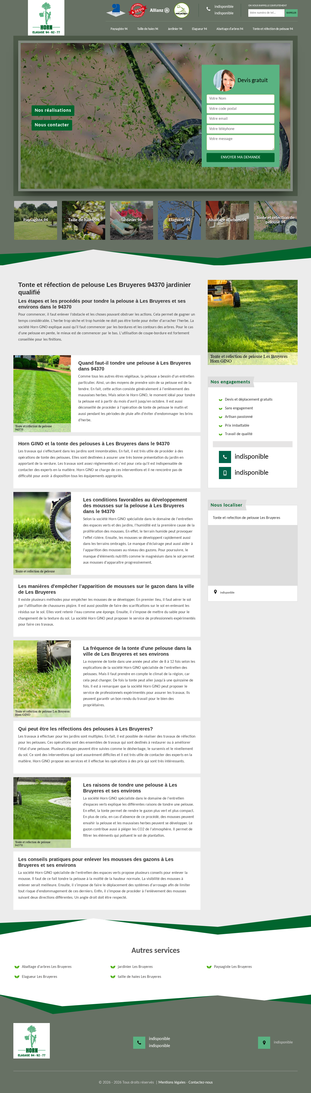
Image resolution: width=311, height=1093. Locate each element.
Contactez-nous (201, 1082)
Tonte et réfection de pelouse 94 (273, 29)
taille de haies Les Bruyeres (139, 977)
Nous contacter (52, 125)
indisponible (224, 7)
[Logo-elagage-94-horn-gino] (46, 17)
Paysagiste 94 (119, 29)
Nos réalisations (53, 110)
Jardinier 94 (175, 29)
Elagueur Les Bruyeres (39, 977)
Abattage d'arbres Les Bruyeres (46, 967)
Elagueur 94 (199, 29)
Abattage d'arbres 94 (229, 29)
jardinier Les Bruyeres (135, 967)
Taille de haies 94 (147, 29)
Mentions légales (171, 1082)
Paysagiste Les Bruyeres (233, 967)
